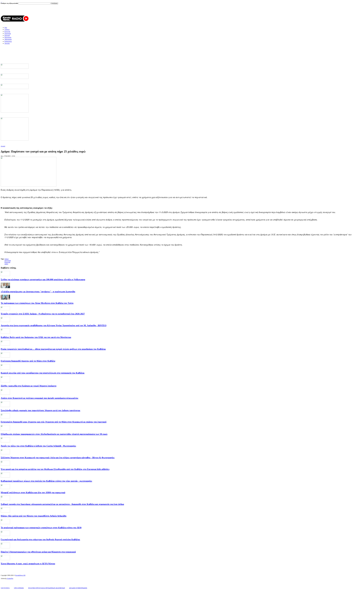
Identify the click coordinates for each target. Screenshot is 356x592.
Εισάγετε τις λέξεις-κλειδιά (9, 3)
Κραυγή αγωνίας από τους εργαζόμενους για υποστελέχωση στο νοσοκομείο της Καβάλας (42, 373)
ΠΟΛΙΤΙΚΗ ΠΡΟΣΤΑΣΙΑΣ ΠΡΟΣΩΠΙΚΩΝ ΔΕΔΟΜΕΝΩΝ (46, 588)
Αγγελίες (7, 43)
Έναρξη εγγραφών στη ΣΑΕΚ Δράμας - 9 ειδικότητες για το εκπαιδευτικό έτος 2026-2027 (43, 314)
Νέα (5, 27)
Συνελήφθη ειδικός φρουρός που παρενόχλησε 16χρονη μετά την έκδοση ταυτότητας (40, 410)
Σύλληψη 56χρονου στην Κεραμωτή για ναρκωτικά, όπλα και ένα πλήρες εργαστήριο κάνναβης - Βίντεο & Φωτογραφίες (57, 457)
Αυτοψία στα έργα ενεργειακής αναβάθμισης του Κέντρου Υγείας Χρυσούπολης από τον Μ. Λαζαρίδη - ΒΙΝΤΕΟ (53, 325)
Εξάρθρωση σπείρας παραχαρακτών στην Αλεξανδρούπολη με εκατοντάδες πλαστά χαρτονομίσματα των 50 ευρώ (54, 434)
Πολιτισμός (7, 37)
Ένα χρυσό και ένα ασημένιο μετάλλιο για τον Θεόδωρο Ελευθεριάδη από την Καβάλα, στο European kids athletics (55, 469)
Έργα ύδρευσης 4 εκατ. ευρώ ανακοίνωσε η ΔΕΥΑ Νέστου (28, 563)
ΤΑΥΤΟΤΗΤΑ (5, 588)
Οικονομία (7, 33)
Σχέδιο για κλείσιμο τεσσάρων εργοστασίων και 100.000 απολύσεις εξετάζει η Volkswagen (43, 279)
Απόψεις (7, 29)
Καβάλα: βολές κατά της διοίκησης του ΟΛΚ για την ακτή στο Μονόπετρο (36, 337)
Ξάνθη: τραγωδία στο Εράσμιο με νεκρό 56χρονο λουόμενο (28, 386)
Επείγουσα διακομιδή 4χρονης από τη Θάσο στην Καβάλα (28, 361)
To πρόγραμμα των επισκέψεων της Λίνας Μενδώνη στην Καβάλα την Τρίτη (37, 303)
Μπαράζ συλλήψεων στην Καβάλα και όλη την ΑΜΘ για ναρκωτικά (33, 492)
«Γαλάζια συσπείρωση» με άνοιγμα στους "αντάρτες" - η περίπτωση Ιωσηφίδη (38, 291)
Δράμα (7, 259)
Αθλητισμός (8, 39)
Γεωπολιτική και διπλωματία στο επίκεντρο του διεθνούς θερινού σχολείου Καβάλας (40, 539)
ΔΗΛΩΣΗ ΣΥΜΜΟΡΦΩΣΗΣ (78, 588)
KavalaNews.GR (20, 575)
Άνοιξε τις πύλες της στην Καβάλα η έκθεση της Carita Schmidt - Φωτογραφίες (38, 446)
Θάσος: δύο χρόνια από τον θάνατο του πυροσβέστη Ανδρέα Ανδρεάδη (33, 516)
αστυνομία (8, 260)
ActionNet (10, 578)
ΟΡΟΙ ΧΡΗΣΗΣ (19, 588)
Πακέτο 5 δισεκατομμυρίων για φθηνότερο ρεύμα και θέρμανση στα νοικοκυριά (38, 552)
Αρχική (3, 146)
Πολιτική (7, 35)
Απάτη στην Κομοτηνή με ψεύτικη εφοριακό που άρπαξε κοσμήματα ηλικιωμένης (39, 398)
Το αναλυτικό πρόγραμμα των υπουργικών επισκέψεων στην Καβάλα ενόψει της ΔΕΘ (41, 527)
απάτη (6, 264)
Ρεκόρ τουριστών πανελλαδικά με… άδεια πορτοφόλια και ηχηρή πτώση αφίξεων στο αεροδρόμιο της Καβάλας (53, 349)
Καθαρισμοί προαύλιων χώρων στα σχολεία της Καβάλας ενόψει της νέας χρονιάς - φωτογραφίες (46, 481)
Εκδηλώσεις (8, 41)
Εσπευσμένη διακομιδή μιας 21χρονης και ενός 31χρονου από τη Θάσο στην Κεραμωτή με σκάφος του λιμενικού (53, 422)
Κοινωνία (7, 31)
